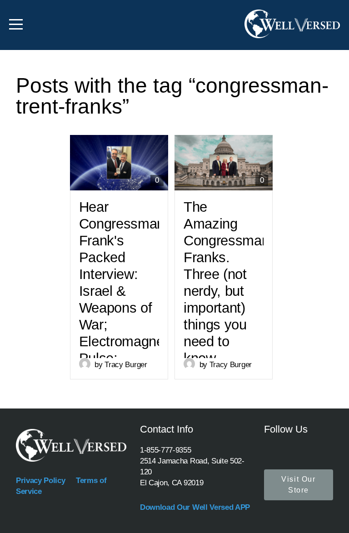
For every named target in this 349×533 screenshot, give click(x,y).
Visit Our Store (298, 484)
